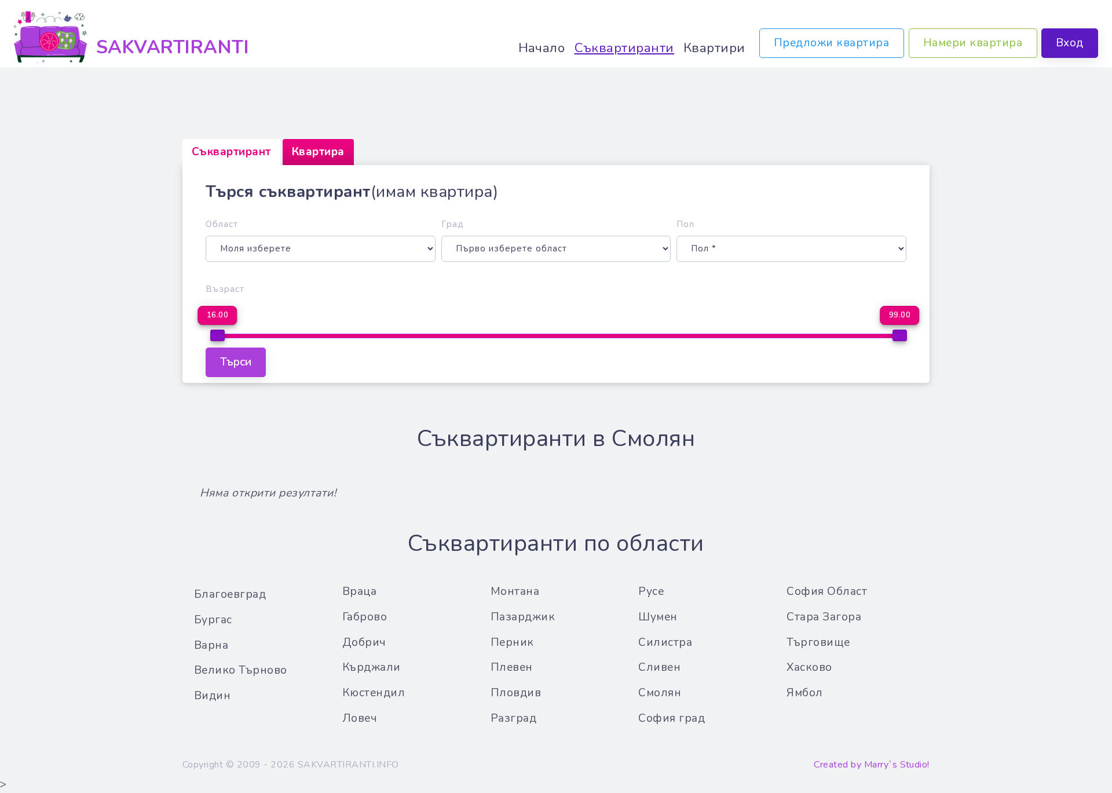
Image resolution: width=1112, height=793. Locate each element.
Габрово (364, 616)
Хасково (809, 667)
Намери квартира (973, 42)
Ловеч (360, 718)
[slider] (217, 335)
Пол (685, 224)
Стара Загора (824, 616)
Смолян (659, 692)
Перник (512, 642)
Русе (651, 591)
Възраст (225, 289)
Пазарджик (523, 616)
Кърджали (371, 667)
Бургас (213, 619)
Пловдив (516, 692)
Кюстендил (373, 692)
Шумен (658, 616)
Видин (212, 695)
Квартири (714, 48)
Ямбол (805, 692)
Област (222, 224)
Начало (541, 48)
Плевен (512, 667)
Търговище (818, 642)
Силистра (665, 642)
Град (452, 224)
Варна (211, 645)
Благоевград (230, 594)
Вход (1070, 42)
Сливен (659, 667)
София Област (827, 591)
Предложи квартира (832, 42)
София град (671, 718)
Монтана (515, 591)
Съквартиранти (625, 48)
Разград (514, 718)
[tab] (231, 152)
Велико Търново (240, 670)
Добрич (364, 642)
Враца (359, 591)
